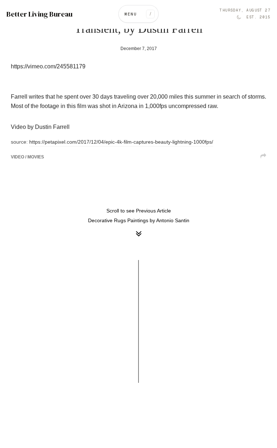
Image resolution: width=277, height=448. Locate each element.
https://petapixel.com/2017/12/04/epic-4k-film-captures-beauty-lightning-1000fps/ (121, 142)
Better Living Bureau (39, 14)
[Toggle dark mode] (238, 17)
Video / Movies (27, 157)
